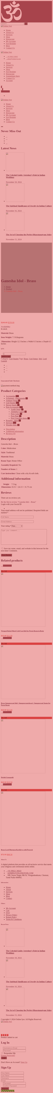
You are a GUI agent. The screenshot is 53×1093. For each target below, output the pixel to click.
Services (9, 892)
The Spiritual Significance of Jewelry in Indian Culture (29, 982)
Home (8, 887)
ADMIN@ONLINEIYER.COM (20, 873)
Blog (8, 896)
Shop (8, 894)
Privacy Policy (11, 915)
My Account (11, 908)
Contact (9, 898)
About (8, 890)
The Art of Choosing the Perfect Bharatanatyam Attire (29, 1010)
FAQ (8, 913)
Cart (7, 910)
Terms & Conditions (14, 919)
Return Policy (11, 917)
